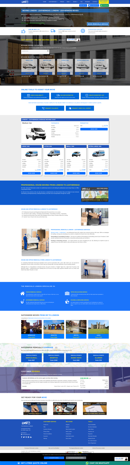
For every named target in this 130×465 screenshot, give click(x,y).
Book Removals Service (98, 24)
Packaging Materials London (76, 448)
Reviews (87, 1)
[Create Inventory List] (65, 408)
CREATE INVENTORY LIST (95, 96)
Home (44, 1)
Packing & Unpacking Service (80, 300)
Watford (67, 426)
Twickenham (68, 433)
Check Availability (92, 424)
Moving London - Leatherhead (58, 232)
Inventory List (91, 431)
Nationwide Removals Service (35, 300)
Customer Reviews (47, 429)
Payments (90, 433)
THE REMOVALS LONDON (35, 451)
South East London (70, 436)
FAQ (44, 426)
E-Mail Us (24, 432)
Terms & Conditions (47, 433)
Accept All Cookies (54, 457)
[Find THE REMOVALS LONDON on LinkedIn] (31, 437)
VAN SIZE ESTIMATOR (65, 96)
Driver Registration (92, 442)
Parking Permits (91, 438)
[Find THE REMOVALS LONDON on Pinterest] (28, 437)
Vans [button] (68, 1)
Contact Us (45, 424)
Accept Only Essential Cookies (76, 457)
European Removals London (31, 448)
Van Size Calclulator (92, 426)
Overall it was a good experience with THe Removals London (37, 378)
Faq (81, 1)
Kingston (68, 424)
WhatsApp (105, 5)
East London (68, 438)
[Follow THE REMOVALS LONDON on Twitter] (24, 437)
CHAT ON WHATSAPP (99, 463)
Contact (95, 1)
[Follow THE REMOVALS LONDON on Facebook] (21, 437)
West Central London (70, 429)
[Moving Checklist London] (35, 408)
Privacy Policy (84, 454)
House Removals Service (34, 292)
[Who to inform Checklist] (95, 408)
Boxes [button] (75, 1)
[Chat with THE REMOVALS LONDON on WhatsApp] (88, 463)
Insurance (45, 436)
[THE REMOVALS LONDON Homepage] (25, 2)
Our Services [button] (53, 1)
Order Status (91, 429)
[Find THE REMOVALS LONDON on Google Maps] (26, 437)
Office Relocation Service (79, 292)
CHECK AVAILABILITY (35, 96)
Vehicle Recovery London (98, 448)
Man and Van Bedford (54, 448)
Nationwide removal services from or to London (39, 318)
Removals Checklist (92, 436)
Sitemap (45, 438)
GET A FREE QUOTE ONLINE (33, 463)
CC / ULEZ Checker (92, 440)
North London (69, 431)
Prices (62, 1)
